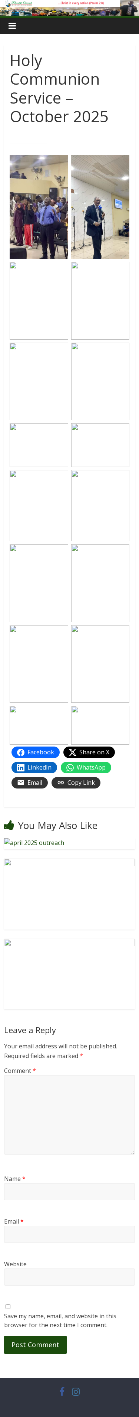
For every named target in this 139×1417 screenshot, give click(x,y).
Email (14, 1221)
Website (15, 1264)
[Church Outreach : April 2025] (34, 843)
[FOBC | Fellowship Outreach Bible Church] (69, 4)
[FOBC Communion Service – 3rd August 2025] (69, 943)
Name (15, 1179)
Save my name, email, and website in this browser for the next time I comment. (60, 1320)
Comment (20, 1071)
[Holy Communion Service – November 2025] (69, 863)
